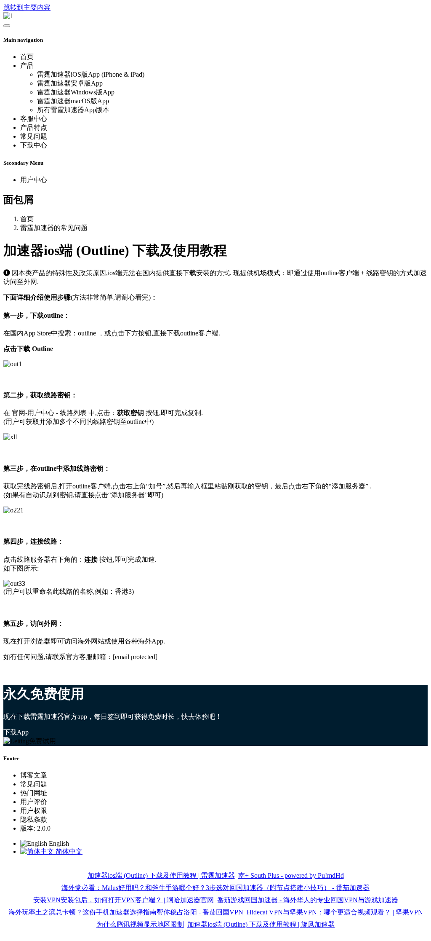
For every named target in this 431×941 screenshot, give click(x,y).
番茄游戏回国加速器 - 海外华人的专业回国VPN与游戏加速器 (307, 899)
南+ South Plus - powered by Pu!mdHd (291, 875)
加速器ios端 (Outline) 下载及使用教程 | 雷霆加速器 (161, 875)
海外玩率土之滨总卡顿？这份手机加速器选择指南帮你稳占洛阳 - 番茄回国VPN (125, 912)
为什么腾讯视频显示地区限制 (140, 924)
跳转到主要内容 (27, 7)
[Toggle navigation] (6, 25)
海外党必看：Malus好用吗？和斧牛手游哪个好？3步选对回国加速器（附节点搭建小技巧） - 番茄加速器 (215, 887)
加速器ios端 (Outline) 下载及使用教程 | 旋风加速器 (261, 924)
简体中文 (68, 851)
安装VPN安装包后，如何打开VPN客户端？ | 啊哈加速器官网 (123, 899)
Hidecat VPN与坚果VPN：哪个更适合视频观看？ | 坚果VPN (335, 912)
